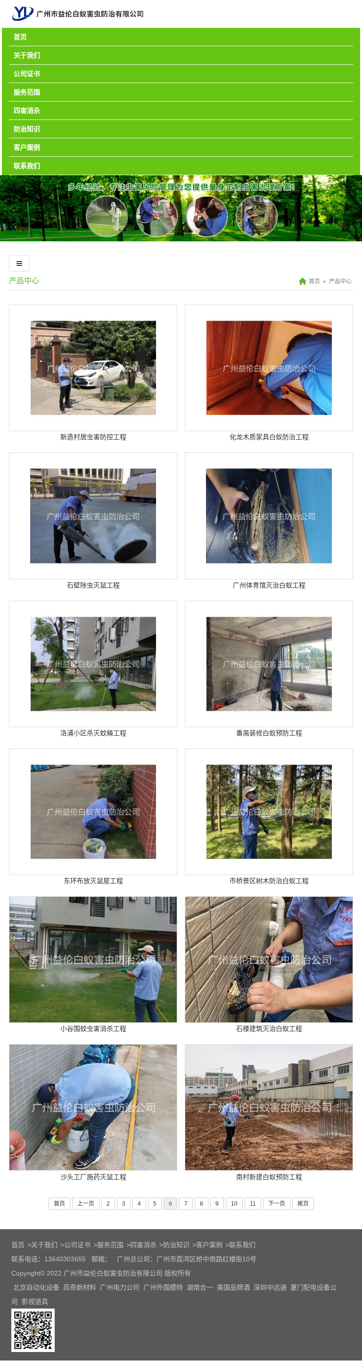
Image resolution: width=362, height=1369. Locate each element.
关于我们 (27, 55)
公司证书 (27, 73)
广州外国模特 (163, 1287)
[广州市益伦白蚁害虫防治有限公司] (78, 24)
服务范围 (27, 92)
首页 (20, 37)
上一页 (85, 1203)
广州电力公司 (120, 1287)
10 (234, 1203)
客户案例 (27, 147)
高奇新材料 (79, 1287)
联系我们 (27, 166)
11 (253, 1203)
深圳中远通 (270, 1287)
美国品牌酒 (233, 1287)
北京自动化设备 (36, 1287)
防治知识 (27, 129)
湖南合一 (200, 1287)
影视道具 (35, 1301)
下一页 (276, 1203)
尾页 (303, 1203)
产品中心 (24, 281)
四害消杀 (27, 110)
